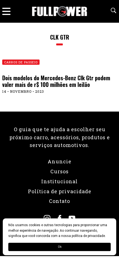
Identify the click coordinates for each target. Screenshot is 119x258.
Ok (59, 246)
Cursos (59, 171)
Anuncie (59, 161)
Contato (59, 201)
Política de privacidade (59, 191)
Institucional (59, 181)
